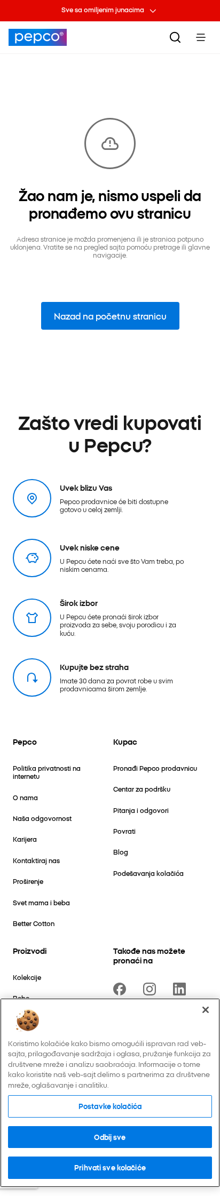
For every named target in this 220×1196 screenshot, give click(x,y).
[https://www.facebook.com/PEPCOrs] (121, 989)
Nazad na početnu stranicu (110, 316)
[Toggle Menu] (200, 37)
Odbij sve (109, 1137)
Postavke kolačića (110, 1106)
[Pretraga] (175, 37)
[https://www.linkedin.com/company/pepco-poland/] (181, 989)
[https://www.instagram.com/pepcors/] (151, 989)
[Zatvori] (205, 1010)
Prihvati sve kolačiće (110, 1167)
